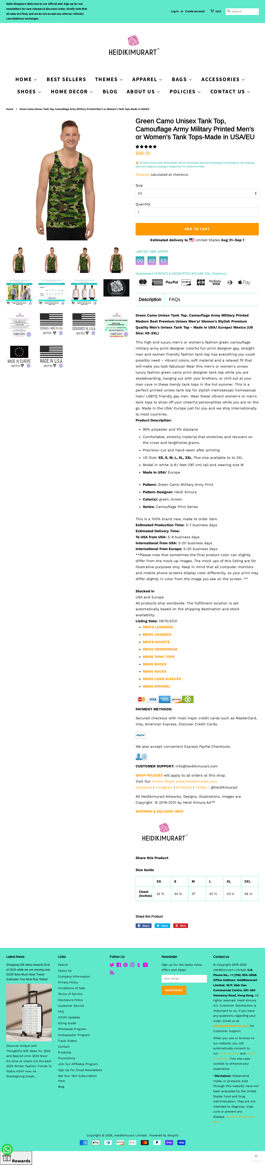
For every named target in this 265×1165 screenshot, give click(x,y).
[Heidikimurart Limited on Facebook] (118, 966)
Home (9, 109)
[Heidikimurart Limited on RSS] (112, 973)
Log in (175, 11)
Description (150, 299)
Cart (218, 11)
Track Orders (67, 1041)
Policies (183, 91)
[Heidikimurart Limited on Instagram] (132, 966)
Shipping (142, 175)
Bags (180, 79)
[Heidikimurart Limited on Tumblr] (138, 966)
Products (64, 1052)
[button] (147, 147)
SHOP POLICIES (149, 775)
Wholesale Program (72, 1029)
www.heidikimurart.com (196, 781)
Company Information (74, 976)
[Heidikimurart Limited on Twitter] (112, 966)
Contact (64, 1046)
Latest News (15, 956)
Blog (110, 91)
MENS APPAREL (156, 686)
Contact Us (228, 91)
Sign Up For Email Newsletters (80, 1070)
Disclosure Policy (70, 1000)
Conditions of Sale (71, 988)
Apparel (145, 79)
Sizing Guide (67, 1023)
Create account (195, 11)
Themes (107, 79)
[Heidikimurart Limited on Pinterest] (125, 966)
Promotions (66, 1058)
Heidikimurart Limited (131, 1135)
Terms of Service (70, 994)
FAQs (174, 299)
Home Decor (70, 91)
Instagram (164, 787)
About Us (142, 91)
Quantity (143, 204)
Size (139, 185)
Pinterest (184, 787)
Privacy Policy (68, 982)
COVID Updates (69, 1017)
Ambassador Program (74, 1035)
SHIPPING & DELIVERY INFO (159, 811)
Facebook (144, 787)
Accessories (221, 79)
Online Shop (162, 781)
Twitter (201, 787)
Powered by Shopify (163, 1135)
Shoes (27, 91)
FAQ (61, 1011)
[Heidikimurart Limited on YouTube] (145, 966)
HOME (24, 79)
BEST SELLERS (66, 79)
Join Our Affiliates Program (78, 1064)
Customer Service (71, 1006)
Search (63, 965)
